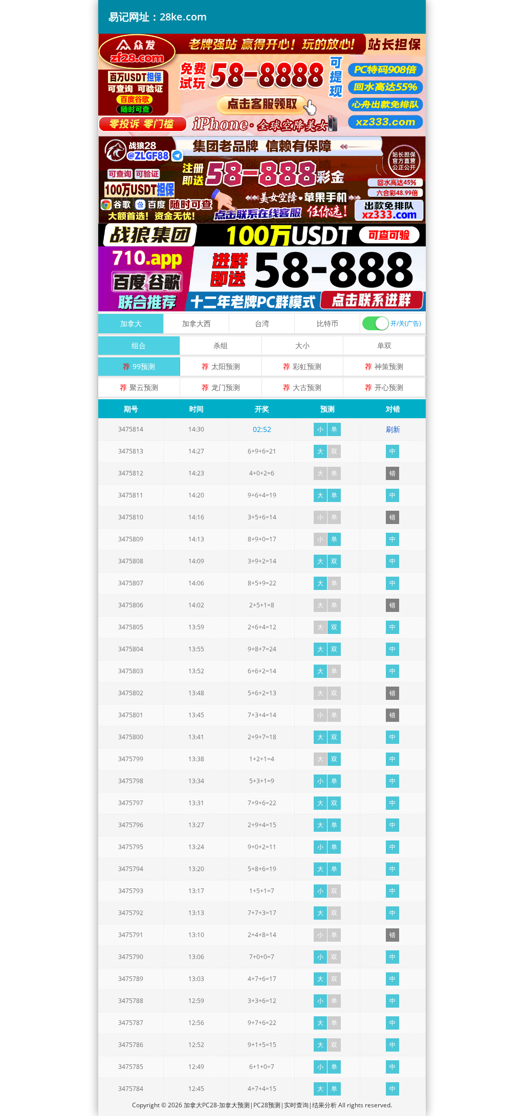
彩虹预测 (307, 366)
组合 (139, 345)
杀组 (220, 345)
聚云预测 (143, 387)
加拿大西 (196, 323)
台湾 (262, 323)
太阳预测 (225, 366)
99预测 (144, 366)
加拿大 (131, 323)
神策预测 (389, 366)
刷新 (393, 429)
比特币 (327, 323)
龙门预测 (225, 387)
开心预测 (389, 387)
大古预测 (307, 387)
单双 (384, 345)
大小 (302, 345)
